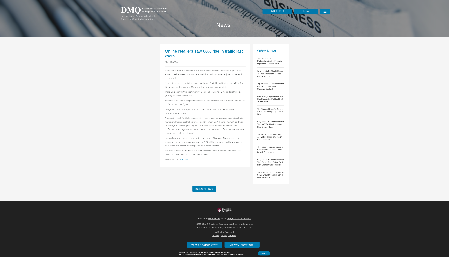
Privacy (215, 236)
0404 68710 (214, 219)
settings (241, 254)
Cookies (232, 236)
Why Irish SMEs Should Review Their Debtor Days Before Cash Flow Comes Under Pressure (270, 162)
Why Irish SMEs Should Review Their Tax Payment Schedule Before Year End (270, 73)
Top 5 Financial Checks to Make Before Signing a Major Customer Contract (270, 86)
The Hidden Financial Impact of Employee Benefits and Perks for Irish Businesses (270, 149)
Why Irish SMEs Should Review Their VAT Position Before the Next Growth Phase (270, 124)
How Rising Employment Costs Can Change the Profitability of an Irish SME (270, 99)
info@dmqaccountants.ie (239, 219)
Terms (224, 236)
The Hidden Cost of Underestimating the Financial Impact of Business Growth (269, 61)
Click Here (183, 159)
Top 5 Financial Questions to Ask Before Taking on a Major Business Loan (269, 137)
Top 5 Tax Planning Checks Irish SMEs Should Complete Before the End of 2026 (270, 175)
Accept (264, 253)
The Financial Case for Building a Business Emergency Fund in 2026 (270, 111)
